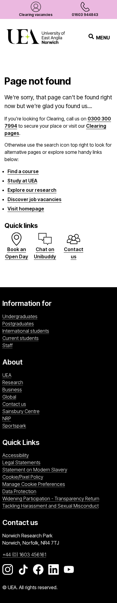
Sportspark (53, 425)
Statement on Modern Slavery (34, 470)
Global (9, 397)
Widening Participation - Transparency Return (50, 499)
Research (12, 382)
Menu (103, 38)
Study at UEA (22, 181)
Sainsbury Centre (57, 411)
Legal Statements (21, 462)
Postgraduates (18, 324)
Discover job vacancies (35, 199)
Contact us (14, 404)
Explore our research (32, 190)
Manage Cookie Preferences (33, 484)
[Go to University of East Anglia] (36, 37)
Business (12, 390)
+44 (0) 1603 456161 (24, 555)
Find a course (23, 171)
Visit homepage (26, 209)
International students (25, 331)
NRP (38, 418)
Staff (7, 345)
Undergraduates (20, 316)
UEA (6, 375)
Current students (20, 338)
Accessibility (15, 455)
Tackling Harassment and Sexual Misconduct (50, 506)
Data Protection (19, 491)
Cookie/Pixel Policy (22, 477)
